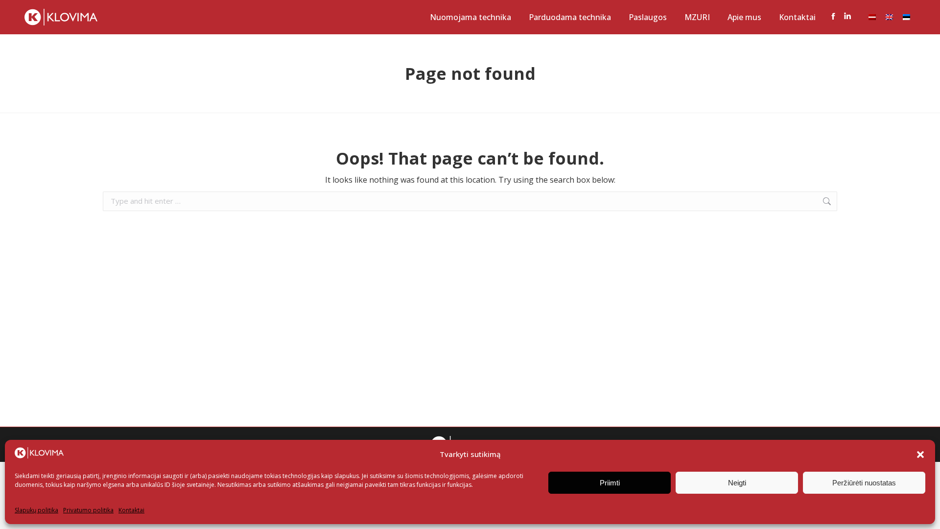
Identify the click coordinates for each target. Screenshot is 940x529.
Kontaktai (131, 510)
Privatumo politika (88, 510)
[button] (920, 454)
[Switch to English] (889, 17)
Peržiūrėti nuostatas (864, 483)
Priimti (610, 483)
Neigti (737, 483)
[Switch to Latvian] (872, 17)
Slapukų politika (36, 510)
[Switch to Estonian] (906, 17)
